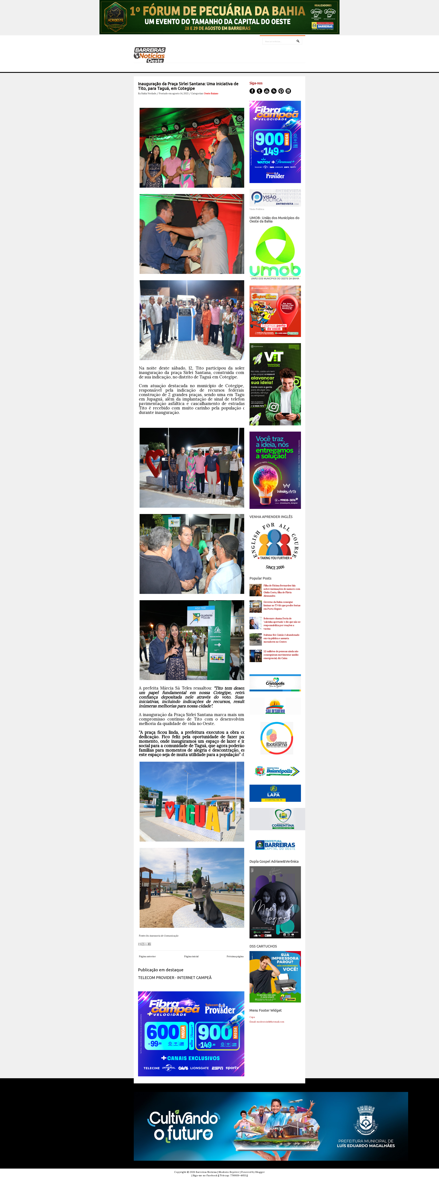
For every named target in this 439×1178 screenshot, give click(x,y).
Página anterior (147, 956)
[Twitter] (259, 91)
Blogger (260, 1172)
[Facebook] (252, 91)
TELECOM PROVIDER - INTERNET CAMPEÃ (175, 977)
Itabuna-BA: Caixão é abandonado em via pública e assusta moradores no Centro (281, 638)
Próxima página (235, 956)
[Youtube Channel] (266, 91)
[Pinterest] (281, 91)
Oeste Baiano (211, 93)
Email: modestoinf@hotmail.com (267, 1021)
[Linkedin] (288, 91)
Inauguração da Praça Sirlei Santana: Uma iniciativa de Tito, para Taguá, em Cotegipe (188, 86)
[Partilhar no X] (146, 944)
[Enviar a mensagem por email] (139, 944)
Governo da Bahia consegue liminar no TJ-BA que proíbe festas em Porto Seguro (282, 605)
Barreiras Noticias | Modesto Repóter (217, 1172)
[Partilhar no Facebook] (149, 944)
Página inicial (191, 956)
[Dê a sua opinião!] (143, 944)
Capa (252, 1017)
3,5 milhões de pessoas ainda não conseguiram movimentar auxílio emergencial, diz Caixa (281, 655)
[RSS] (274, 91)
